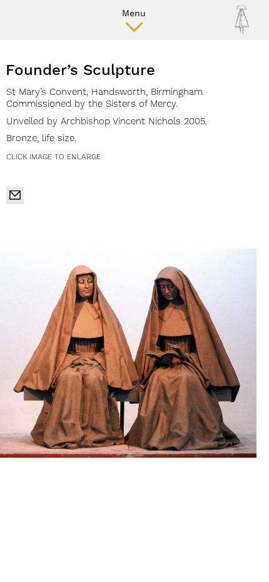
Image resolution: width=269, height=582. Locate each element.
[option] (128, 353)
